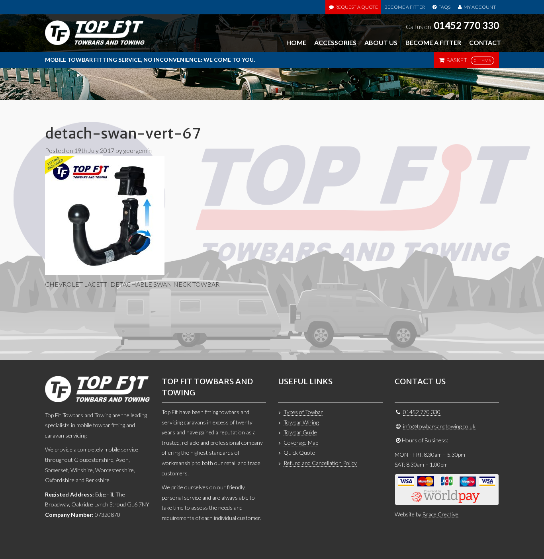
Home (296, 42)
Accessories (335, 42)
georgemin (137, 150)
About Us (380, 42)
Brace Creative (440, 514)
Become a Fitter (404, 7)
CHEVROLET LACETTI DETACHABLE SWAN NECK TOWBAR (132, 284)
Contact (485, 42)
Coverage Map (301, 442)
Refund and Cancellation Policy (320, 462)
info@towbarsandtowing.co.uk (439, 426)
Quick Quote (299, 452)
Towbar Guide (300, 432)
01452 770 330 (466, 25)
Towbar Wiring (301, 422)
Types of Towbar (303, 411)
